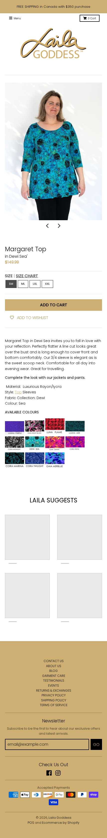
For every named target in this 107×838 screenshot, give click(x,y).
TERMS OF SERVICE (53, 705)
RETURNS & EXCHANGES (53, 690)
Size (21, 276)
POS (31, 822)
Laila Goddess (60, 817)
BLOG (53, 671)
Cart (92, 18)
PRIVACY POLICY (54, 695)
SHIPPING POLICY (53, 700)
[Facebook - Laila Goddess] (49, 773)
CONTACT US (54, 661)
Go (96, 744)
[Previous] (48, 225)
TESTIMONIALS (53, 680)
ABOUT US (53, 666)
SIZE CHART (27, 276)
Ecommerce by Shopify (60, 822)
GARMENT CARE (53, 676)
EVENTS (53, 685)
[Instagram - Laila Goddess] (58, 773)
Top (18, 392)
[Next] (59, 225)
